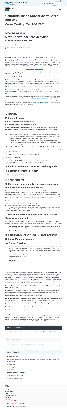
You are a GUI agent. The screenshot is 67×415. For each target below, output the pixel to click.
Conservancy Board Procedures (15, 375)
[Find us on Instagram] (9, 400)
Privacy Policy (9, 393)
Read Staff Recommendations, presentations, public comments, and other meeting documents (31, 331)
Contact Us (58, 1)
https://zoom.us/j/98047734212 (35, 69)
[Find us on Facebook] (6, 400)
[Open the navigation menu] (60, 8)
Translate (59, 5)
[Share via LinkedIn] (12, 400)
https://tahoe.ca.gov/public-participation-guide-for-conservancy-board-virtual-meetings (28, 86)
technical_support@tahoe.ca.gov (39, 98)
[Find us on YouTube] (15, 400)
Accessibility (9, 391)
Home (7, 389)
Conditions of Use (10, 395)
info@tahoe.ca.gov (47, 91)
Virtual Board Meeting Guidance (15, 378)
